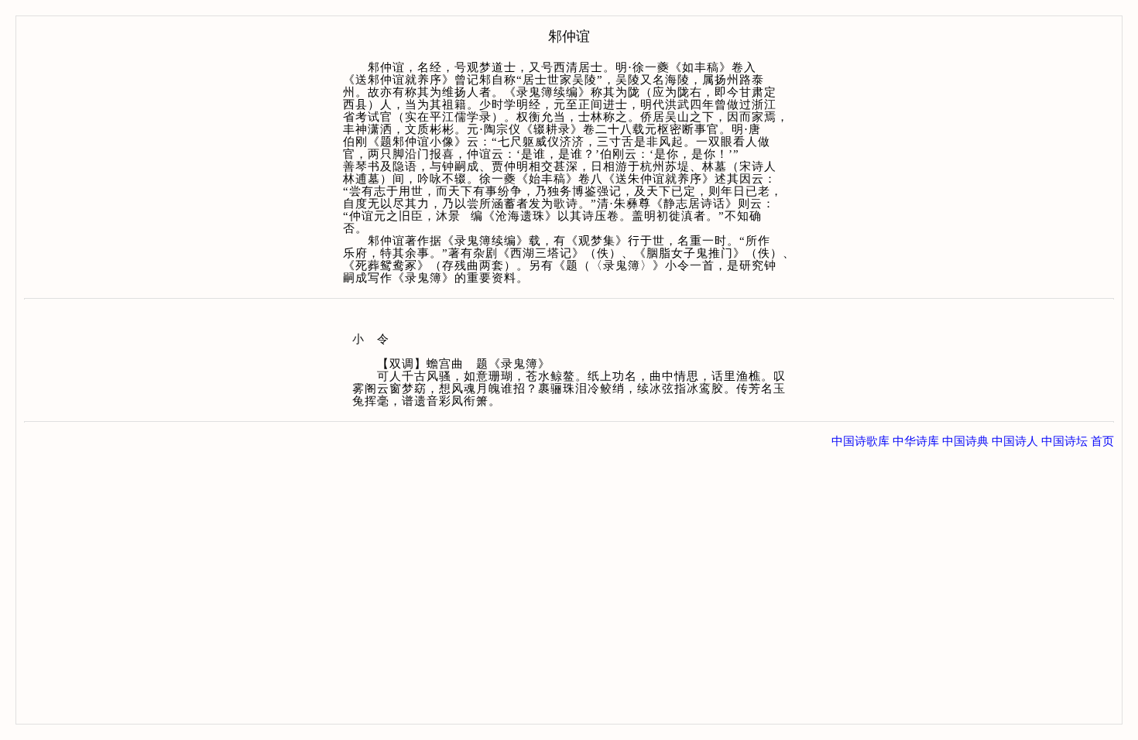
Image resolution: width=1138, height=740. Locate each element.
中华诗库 (916, 441)
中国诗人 (1015, 441)
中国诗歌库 (860, 441)
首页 (1102, 441)
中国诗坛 (1064, 441)
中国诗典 (965, 441)
